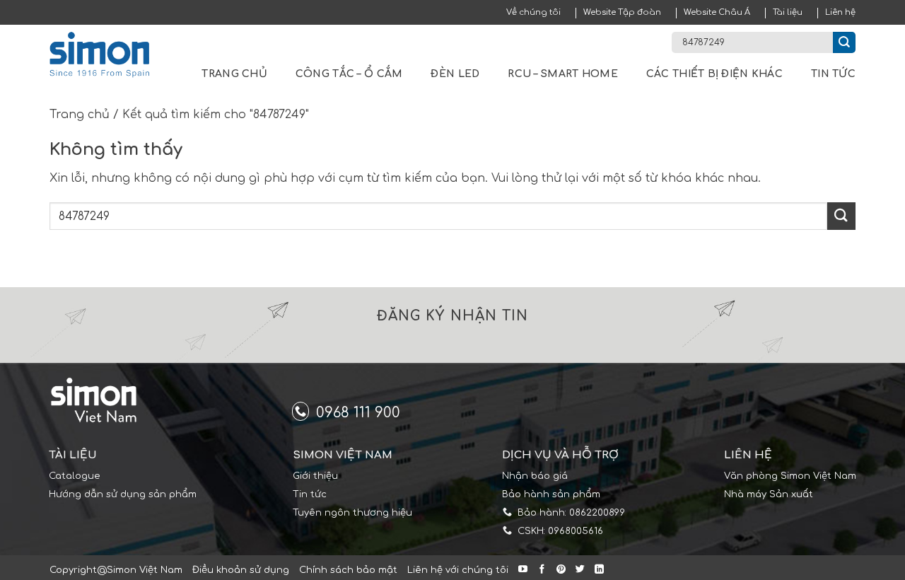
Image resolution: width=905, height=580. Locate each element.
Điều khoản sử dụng (240, 570)
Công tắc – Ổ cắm (349, 74)
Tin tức (833, 74)
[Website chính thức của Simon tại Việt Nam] (108, 55)
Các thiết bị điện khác (714, 74)
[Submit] (844, 42)
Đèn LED (455, 74)
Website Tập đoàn (622, 12)
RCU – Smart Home (562, 74)
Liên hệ (840, 12)
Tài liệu (787, 12)
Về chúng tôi (533, 12)
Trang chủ (234, 74)
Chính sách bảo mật (348, 570)
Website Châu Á (717, 12)
